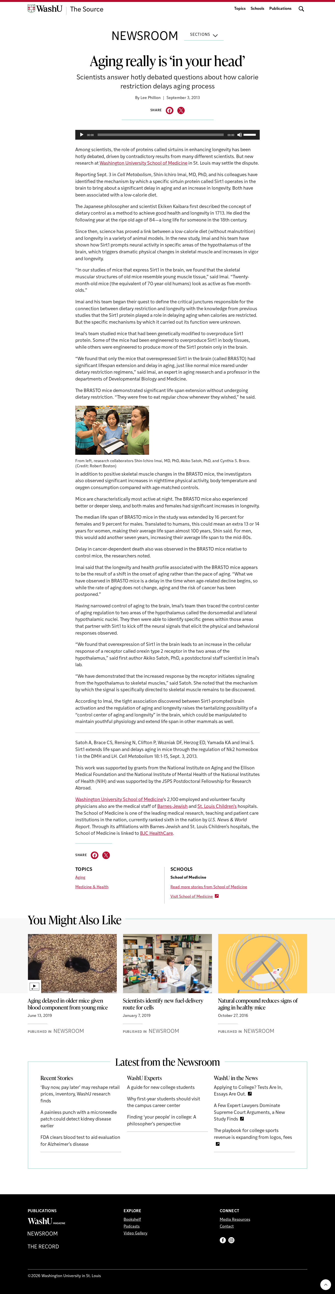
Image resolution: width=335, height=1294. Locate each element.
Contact (227, 1227)
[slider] (250, 134)
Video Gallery (135, 1233)
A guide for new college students (161, 1087)
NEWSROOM (144, 37)
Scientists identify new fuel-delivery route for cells (163, 1004)
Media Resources (235, 1220)
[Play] (81, 134)
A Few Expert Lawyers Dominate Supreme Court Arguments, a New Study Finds (249, 1113)
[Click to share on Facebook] (169, 110)
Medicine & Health (91, 887)
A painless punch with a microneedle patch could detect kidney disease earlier (78, 1119)
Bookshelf (132, 1220)
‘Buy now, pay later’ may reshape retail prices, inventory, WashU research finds (80, 1094)
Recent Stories (56, 1078)
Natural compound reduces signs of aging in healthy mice (258, 1004)
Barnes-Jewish (172, 806)
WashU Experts (144, 1078)
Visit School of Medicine (191, 897)
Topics (240, 9)
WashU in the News (236, 1078)
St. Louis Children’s (217, 806)
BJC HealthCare (156, 833)
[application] (167, 135)
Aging (80, 878)
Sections (200, 35)
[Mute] (239, 134)
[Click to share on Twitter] (181, 110)
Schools (257, 9)
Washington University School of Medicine (143, 163)
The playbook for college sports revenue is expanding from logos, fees (253, 1134)
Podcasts (132, 1227)
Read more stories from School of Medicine (208, 887)
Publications (280, 9)
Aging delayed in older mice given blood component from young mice (68, 1004)
